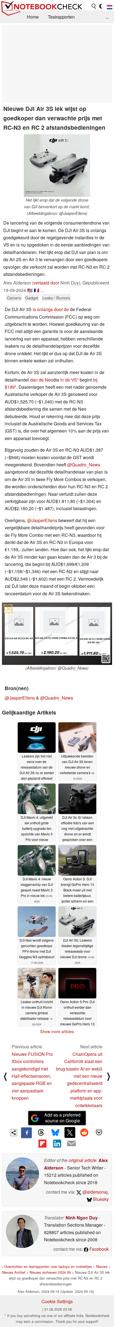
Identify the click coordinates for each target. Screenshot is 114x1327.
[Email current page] (71, 1143)
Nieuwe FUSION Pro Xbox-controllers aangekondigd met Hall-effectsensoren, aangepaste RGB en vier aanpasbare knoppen (32, 1076)
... (107, 17)
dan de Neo (41, 380)
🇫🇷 (36, 290)
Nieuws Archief (13, 1272)
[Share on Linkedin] (57, 1143)
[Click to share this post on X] (69, 1132)
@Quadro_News (83, 464)
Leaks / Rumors (56, 298)
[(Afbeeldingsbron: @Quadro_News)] (57, 634)
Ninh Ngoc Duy (82, 1217)
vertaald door (46, 282)
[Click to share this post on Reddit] (84, 1132)
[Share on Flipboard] (42, 1143)
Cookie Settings (57, 1301)
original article (82, 1160)
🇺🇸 (30, 290)
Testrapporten (61, 17)
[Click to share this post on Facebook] (26, 1132)
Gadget (31, 298)
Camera (14, 298)
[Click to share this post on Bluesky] (55, 1132)
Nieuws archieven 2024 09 (50, 1272)
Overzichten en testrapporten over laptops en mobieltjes (48, 1266)
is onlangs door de (51, 309)
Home (33, 17)
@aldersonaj (94, 1192)
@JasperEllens (42, 520)
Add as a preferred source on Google (62, 1118)
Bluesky (100, 1199)
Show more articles (57, 1031)
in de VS (68, 380)
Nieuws (101, 1266)
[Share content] (13, 1133)
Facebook (98, 1249)
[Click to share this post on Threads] (41, 1132)
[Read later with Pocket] (99, 1132)
